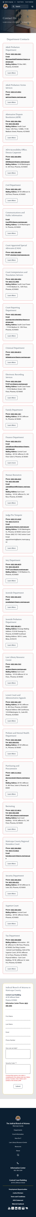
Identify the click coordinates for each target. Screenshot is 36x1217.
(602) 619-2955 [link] (16, 92)
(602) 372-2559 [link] (16, 519)
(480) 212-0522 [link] (16, 773)
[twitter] (12, 1208)
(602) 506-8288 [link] (16, 940)
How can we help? (11, 1048)
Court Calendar (29, 2)
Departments (18, 1130)
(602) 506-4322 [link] (14, 882)
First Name (9, 1016)
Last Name (9, 1024)
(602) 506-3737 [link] (16, 441)
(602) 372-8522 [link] (14, 851)
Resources (18, 1146)
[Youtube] (9, 1208)
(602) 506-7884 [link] (16, 121)
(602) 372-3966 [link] (14, 282)
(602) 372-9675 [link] (16, 810)
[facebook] (19, 1208)
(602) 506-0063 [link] (16, 848)
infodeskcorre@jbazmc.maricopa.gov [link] (18, 357)
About (18, 1151)
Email (7, 1032)
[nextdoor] (26, 1208)
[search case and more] (13, 6)
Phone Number (10, 1040)
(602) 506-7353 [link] (16, 664)
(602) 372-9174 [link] (14, 522)
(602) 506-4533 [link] (16, 597)
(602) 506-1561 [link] (16, 414)
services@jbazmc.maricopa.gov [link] (16, 669)
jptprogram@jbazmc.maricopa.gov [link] (17, 527)
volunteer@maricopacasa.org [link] (19, 255)
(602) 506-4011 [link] (16, 626)
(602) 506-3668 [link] (16, 740)
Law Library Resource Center (18, 1142)
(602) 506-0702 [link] (14, 742)
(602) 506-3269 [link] (16, 381)
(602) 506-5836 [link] (14, 124)
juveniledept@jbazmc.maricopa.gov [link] (18, 602)
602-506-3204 (18, 1170)
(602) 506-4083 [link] (16, 252)
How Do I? (18, 1138)
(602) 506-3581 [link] (16, 54)
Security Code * (11, 1063)
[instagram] (23, 1208)
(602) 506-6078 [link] (14, 567)
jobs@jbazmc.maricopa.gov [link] (19, 815)
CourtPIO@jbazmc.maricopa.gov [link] (16, 222)
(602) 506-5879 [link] (16, 564)
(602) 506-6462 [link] (16, 314)
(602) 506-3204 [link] (16, 910)
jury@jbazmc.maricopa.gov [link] (19, 569)
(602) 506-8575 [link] (16, 352)
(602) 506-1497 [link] (16, 189)
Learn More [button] (12, 73)
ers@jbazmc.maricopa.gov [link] (19, 384)
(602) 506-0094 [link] (16, 157)
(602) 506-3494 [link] (16, 279)
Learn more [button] (12, 463)
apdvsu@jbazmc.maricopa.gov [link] (16, 97)
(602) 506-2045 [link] (16, 880)
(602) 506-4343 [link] (16, 479)
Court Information (18, 1134)
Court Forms (20, 2)
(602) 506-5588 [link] (14, 482)
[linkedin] (16, 1208)
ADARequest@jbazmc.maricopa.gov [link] (18, 162)
